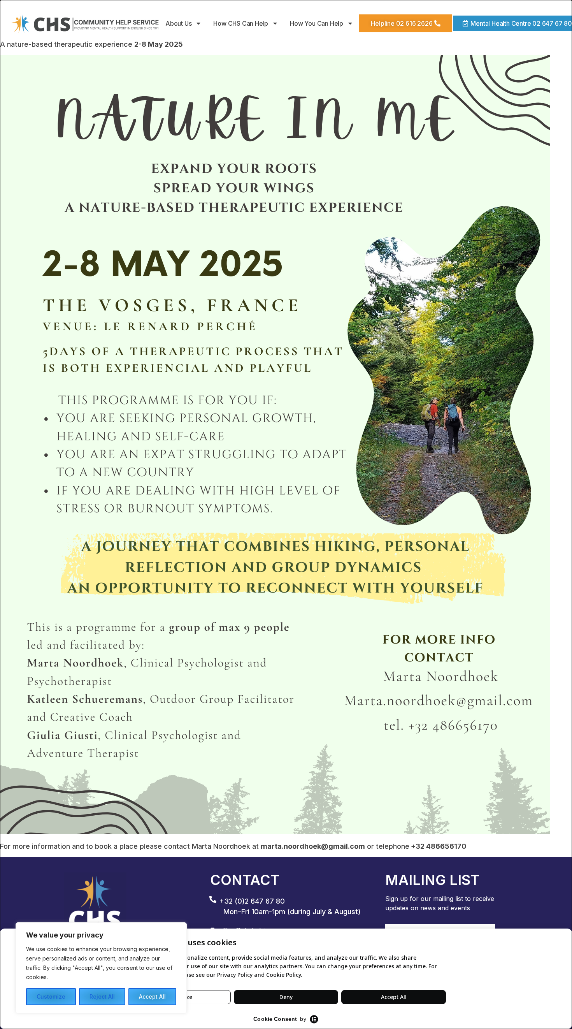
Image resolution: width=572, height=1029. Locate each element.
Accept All (152, 996)
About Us (178, 23)
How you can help (317, 23)
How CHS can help (241, 23)
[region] (101, 967)
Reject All (102, 996)
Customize (51, 996)
